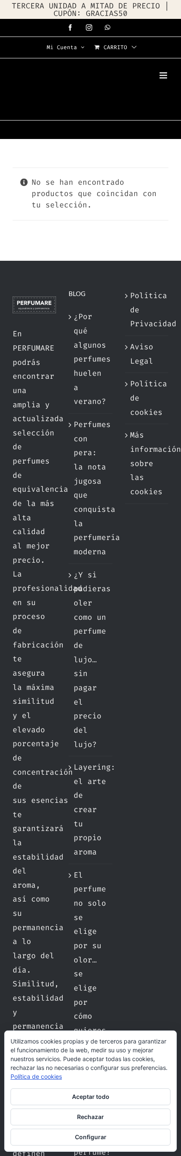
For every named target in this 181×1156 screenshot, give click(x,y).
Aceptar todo (90, 1096)
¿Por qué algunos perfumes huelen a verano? (91, 359)
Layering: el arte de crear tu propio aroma (91, 809)
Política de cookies (147, 398)
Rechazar (90, 1116)
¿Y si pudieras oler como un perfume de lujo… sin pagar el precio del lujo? (91, 660)
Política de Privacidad (147, 310)
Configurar (90, 1136)
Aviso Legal (141, 354)
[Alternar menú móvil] (164, 75)
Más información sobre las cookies (147, 463)
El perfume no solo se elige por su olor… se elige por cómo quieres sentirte (91, 960)
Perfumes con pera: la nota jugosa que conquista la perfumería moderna (91, 488)
